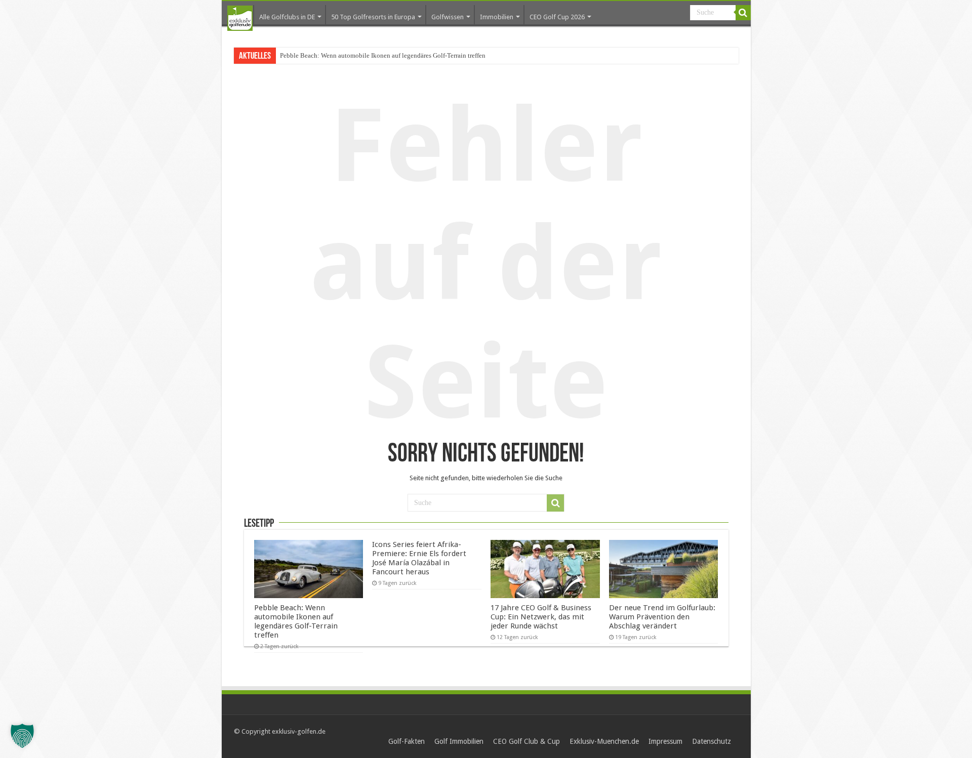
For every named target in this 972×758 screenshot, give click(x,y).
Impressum (665, 741)
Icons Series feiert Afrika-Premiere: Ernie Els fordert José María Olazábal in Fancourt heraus (419, 558)
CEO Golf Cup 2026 (557, 17)
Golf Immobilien (458, 741)
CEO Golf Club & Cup (526, 741)
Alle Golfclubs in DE (287, 17)
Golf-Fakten (406, 741)
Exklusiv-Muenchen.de (604, 741)
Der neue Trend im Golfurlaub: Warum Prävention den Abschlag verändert (662, 616)
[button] (22, 735)
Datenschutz (711, 741)
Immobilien (496, 17)
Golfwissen (447, 17)
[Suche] (743, 12)
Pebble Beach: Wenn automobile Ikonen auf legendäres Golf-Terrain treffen (382, 55)
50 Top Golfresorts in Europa (373, 17)
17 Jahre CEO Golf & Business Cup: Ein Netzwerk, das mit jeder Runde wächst (541, 616)
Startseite (240, 18)
